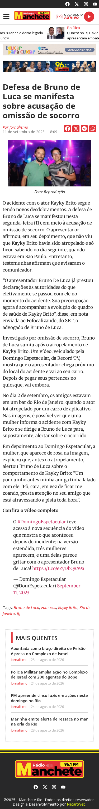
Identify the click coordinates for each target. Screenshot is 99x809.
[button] (49, 50)
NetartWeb (76, 804)
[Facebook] (68, 4)
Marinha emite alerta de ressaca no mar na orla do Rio (49, 721)
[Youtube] (95, 4)
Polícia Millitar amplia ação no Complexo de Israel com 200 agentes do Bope (49, 674)
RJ (18, 613)
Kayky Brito (67, 607)
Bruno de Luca (26, 607)
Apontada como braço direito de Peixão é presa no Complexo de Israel (48, 651)
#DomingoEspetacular (41, 522)
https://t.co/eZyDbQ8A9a (58, 568)
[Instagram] (86, 4)
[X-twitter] (77, 4)
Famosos (48, 607)
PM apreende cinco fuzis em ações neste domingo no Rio (49, 698)
